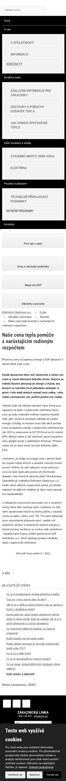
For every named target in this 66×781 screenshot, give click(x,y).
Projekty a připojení (15, 183)
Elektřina (19, 168)
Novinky (44, 316)
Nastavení (35, 774)
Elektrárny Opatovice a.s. (16, 312)
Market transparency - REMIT (19, 684)
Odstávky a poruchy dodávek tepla (27, 109)
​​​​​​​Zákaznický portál (42, 8)
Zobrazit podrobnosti (41, 767)
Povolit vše (52, 774)
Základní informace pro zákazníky (31, 93)
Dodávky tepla (12, 77)
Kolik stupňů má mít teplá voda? (25, 638)
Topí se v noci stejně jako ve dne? (26, 599)
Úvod (7, 20)
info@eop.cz (41, 716)
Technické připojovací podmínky (29, 199)
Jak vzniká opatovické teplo (29, 125)
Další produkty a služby (17, 143)
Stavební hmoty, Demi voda (32, 156)
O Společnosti (22, 42)
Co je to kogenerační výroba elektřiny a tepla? (33, 594)
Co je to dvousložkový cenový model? (28, 658)
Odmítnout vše (15, 774)
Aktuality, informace (20, 316)
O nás (7, 29)
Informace (19, 54)
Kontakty (14, 64)
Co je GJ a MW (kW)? (18, 653)
